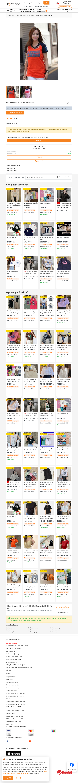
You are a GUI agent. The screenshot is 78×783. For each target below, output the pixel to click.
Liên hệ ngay (39, 140)
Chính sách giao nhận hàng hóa (15, 704)
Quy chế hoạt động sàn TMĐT (15, 710)
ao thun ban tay (32, 630)
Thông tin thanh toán (12, 685)
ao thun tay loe (10, 632)
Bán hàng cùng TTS (66, 6)
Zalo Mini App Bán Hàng (13, 721)
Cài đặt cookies (10, 699)
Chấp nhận (8, 778)
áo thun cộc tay (28, 6)
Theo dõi (40, 157)
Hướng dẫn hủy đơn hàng (14, 656)
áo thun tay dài (54, 632)
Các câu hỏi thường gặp (13, 648)
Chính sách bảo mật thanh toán (15, 693)
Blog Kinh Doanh (11, 676)
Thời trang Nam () (12, 170)
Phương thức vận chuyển (13, 659)
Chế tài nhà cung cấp (12, 688)
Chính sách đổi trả (11, 662)
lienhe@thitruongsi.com (25, 665)
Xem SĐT (40, 161)
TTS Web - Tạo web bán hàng (15, 719)
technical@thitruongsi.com (24, 667)
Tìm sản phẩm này (16, 112)
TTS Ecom (9, 724)
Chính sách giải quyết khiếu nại (15, 701)
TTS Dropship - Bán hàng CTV (15, 716)
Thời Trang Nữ (20, 15)
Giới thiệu (9, 674)
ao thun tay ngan (33, 632)
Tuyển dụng (9, 679)
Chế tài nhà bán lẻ (11, 690)
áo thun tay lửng (55, 628)
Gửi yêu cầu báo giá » (62, 608)
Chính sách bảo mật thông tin (15, 696)
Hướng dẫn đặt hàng (12, 654)
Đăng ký (66, 3)
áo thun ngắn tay (40, 6)
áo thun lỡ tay (10, 630)
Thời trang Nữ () (12, 168)
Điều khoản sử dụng (12, 682)
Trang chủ (11, 15)
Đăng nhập (67, 1)
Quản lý (18, 778)
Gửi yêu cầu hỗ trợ (12, 651)
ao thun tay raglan (55, 630)
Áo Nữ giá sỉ (30, 15)
